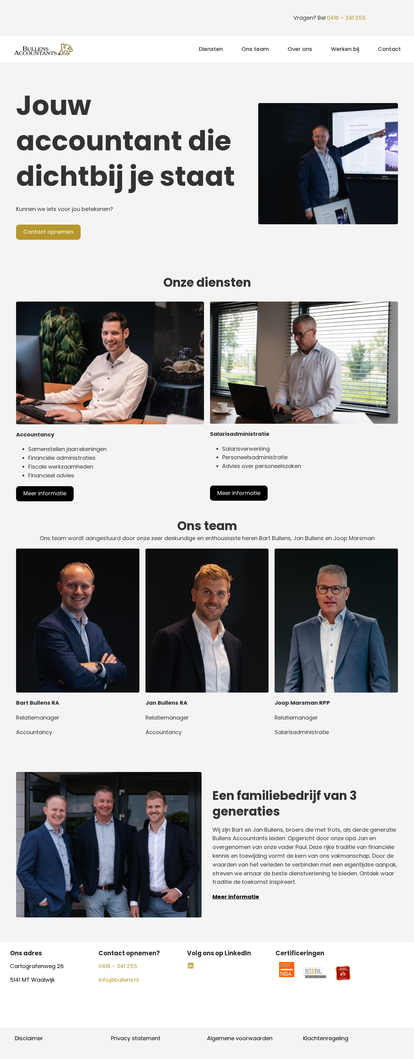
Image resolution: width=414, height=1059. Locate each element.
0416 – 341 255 (346, 18)
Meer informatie (44, 493)
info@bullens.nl (118, 980)
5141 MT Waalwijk (32, 980)
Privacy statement (135, 1038)
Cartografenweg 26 (38, 966)
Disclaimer (29, 1038)
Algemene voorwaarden (239, 1038)
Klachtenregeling (325, 1038)
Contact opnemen (48, 232)
